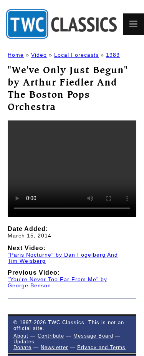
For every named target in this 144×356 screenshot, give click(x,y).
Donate (22, 347)
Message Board (93, 336)
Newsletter (54, 347)
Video (39, 55)
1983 (113, 55)
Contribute (51, 336)
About (20, 336)
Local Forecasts (76, 55)
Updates (24, 341)
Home (16, 55)
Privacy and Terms (101, 347)
